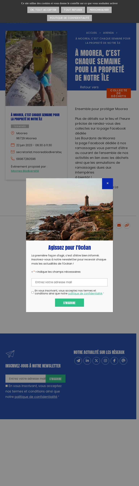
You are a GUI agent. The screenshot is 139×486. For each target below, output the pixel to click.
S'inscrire (69, 302)
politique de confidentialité (85, 294)
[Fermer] (107, 183)
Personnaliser (99, 10)
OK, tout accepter (43, 10)
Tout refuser (73, 10)
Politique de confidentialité (69, 18)
